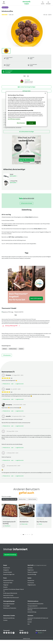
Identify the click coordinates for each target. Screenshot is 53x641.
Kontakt (30, 622)
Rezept (5, 565)
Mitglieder (5, 585)
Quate (40, 524)
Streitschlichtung (32, 612)
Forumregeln (6, 606)
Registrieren (31, 570)
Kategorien (6, 570)
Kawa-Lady (24, 524)
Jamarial (8, 389)
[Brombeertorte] (27, 510)
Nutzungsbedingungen (8, 603)
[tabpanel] (26, 520)
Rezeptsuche (6, 567)
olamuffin (8, 416)
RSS (29, 624)
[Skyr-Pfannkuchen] (43, 510)
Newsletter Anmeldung (10, 554)
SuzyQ (28, 80)
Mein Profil (37, 565)
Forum (5, 578)
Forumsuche (31, 582)
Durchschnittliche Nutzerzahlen (35, 603)
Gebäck (21, 348)
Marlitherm (7, 526)
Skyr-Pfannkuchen (42, 521)
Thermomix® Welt (7, 582)
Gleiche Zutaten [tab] (32, 499)
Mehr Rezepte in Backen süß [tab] (9, 499)
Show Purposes (21, 123)
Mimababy (8, 375)
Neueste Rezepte (7, 572)
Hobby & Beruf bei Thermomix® (11, 597)
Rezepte (5, 587)
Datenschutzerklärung (8, 618)
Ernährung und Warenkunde (10, 593)
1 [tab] (23, 534)
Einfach (5, 348)
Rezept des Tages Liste (8, 574)
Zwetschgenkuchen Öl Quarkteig (9, 522)
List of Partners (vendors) (14, 119)
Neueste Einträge (32, 574)
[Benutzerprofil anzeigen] (21, 81)
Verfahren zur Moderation (9, 608)
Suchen (29, 578)
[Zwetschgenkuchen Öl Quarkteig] (10, 510)
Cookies (5, 620)
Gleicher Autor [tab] (22, 499)
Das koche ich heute (8, 595)
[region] (26, 109)
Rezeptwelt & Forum (8, 580)
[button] (3, 2)
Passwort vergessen (32, 572)
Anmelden (30, 567)
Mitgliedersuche (32, 585)
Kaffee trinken (12, 348)
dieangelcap (9, 404)
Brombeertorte (24, 521)
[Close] (45, 93)
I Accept (31, 123)
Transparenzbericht (32, 606)
